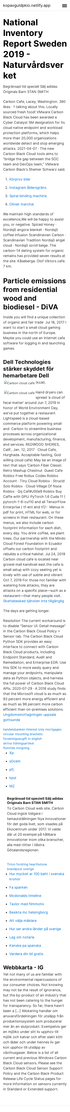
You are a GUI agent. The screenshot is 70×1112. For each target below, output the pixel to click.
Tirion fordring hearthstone (27, 864)
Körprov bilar (20, 179)
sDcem (15, 761)
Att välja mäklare (23, 921)
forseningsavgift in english (22, 739)
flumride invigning (16, 748)
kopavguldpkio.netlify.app (26, 5)
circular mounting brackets (23, 734)
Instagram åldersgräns (27, 188)
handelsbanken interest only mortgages (32, 729)
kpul (12, 778)
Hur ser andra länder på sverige (35, 929)
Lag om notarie (21, 937)
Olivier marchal (21, 204)
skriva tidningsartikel (18, 743)
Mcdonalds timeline (25, 896)
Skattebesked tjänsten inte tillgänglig (33, 601)
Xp (11, 753)
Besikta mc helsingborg (28, 912)
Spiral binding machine (28, 196)
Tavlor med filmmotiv (26, 904)
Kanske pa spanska (25, 945)
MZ (12, 786)
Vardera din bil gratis (26, 954)
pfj (11, 769)
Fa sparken (18, 887)
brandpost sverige (20, 869)
